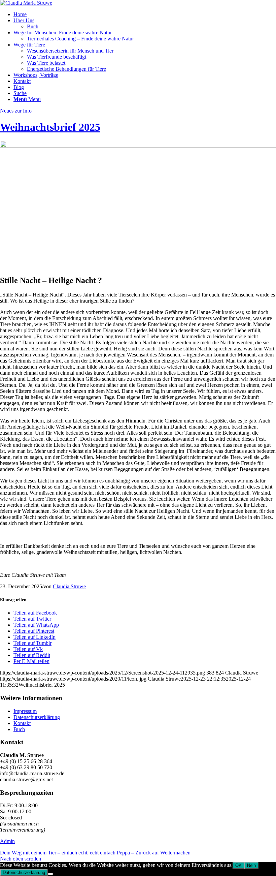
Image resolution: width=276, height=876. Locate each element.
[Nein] (50, 874)
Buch (19, 729)
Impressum (25, 711)
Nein (251, 865)
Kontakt (22, 723)
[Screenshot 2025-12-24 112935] (138, 146)
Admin (7, 841)
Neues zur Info (16, 111)
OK (238, 865)
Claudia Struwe (69, 586)
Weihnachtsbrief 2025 (50, 127)
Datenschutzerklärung (36, 717)
